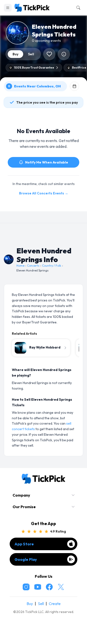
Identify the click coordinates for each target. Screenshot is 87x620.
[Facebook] (49, 587)
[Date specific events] (74, 86)
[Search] (77, 7)
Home (20, 265)
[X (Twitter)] (61, 587)
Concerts (33, 265)
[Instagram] (26, 587)
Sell (41, 603)
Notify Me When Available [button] (46, 162)
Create (55, 603)
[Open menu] (8, 8)
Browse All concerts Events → (43, 193)
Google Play (25, 559)
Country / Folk (51, 265)
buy (15, 54)
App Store (24, 544)
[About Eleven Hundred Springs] (64, 54)
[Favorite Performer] (49, 54)
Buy (30, 603)
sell (31, 54)
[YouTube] (38, 587)
